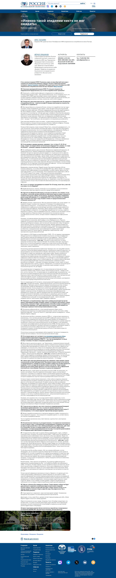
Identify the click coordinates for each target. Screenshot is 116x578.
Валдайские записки (51, 560)
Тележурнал (48, 575)
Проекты (92, 11)
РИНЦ (93, 6)
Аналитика (64, 11)
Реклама (23, 566)
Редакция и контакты (26, 564)
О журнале (24, 11)
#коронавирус (25, 534)
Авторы (23, 554)
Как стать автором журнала (25, 548)
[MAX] (48, 6)
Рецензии (48, 557)
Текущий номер (37, 549)
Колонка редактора (29, 28)
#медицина (32, 534)
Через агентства (37, 564)
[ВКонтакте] (94, 539)
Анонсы (35, 569)
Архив (37, 11)
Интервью (48, 553)
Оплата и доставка (37, 558)
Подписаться (84, 34)
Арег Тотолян (40, 40)
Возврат (35, 562)
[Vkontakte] (61, 6)
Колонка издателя (50, 547)
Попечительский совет (25, 557)
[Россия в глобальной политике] (33, 4)
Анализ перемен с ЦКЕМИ (50, 572)
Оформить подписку (38, 554)
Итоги (34, 571)
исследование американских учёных (55, 336)
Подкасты (48, 566)
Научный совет (24, 562)
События (79, 11)
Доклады (48, 555)
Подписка (50, 11)
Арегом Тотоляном (33, 85)
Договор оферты (37, 560)
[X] (92, 539)
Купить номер (36, 556)
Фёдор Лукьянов (42, 54)
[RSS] (65, 6)
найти (82, 3)
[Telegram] (52, 6)
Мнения (47, 551)
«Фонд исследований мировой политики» (26, 551)
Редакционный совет (26, 560)
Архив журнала (36, 547)
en (94, 3)
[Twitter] (56, 6)
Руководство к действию (49, 569)
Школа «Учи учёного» (51, 564)
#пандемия (40, 534)
